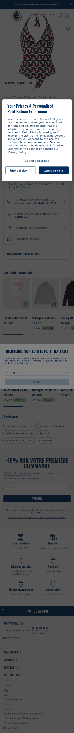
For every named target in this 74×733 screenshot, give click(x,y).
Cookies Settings (37, 160)
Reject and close (19, 170)
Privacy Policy (17, 152)
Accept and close (53, 170)
